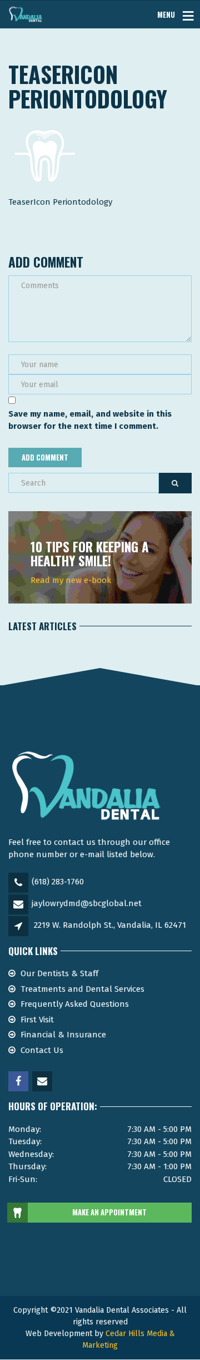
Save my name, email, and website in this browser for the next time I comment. (90, 420)
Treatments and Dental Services (82, 989)
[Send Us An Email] (43, 1082)
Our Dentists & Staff (59, 973)
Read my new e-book (71, 580)
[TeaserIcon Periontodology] (43, 154)
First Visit (37, 1020)
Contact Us (42, 1050)
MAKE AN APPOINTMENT (109, 1212)
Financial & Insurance (63, 1035)
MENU (166, 13)
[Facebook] (19, 1082)
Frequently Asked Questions (75, 1004)
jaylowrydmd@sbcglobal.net (87, 903)
